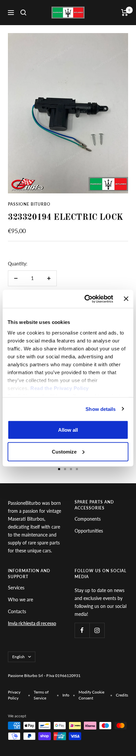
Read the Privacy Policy (59, 388)
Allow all (68, 430)
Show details (100, 409)
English (18, 656)
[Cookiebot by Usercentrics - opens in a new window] (85, 299)
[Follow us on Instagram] (96, 630)
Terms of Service (41, 695)
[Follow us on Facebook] (82, 630)
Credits (122, 695)
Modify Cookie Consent (91, 695)
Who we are (20, 599)
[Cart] (124, 12)
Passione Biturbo (29, 204)
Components (88, 519)
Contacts (17, 611)
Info (65, 695)
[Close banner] (126, 299)
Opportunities (89, 531)
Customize (64, 451)
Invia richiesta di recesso (32, 623)
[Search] (23, 13)
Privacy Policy (14, 695)
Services (16, 587)
